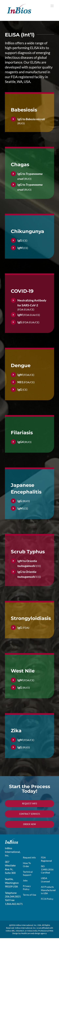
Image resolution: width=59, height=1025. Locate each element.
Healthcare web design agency (34, 933)
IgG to (31, 119)
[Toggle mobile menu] (52, 6)
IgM (20, 248)
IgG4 (20, 442)
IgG (19, 240)
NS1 (20, 382)
